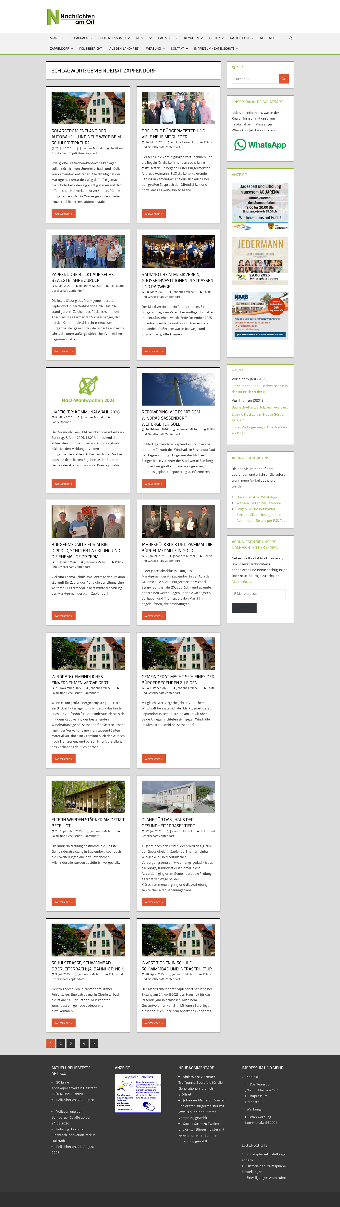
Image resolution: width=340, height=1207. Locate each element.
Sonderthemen (61, 422)
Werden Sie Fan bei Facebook (259, 503)
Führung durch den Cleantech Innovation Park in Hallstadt (73, 1135)
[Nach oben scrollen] (333, 1200)
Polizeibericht (90, 48)
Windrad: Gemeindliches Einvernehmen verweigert (80, 679)
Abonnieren (244, 607)
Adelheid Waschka (183, 142)
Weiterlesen (62, 213)
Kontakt (177, 48)
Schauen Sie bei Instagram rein (260, 514)
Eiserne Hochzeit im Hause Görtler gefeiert (258, 417)
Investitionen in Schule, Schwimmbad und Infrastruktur (177, 965)
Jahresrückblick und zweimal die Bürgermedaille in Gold (177, 547)
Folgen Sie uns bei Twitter (256, 509)
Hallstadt (166, 37)
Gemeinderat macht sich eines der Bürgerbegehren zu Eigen (178, 679)
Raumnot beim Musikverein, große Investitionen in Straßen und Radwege (177, 280)
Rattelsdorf (240, 37)
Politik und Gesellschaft (67, 693)
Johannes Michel (91, 148)
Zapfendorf (59, 48)
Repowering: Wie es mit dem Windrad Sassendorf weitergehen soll (171, 418)
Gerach (142, 37)
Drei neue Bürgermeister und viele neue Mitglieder (173, 133)
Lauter (214, 37)
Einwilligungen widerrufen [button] (266, 1177)
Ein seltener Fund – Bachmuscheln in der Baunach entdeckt (260, 388)
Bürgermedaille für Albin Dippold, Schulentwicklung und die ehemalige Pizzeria (86, 550)
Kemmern (191, 37)
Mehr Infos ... (242, 581)
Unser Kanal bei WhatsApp (257, 497)
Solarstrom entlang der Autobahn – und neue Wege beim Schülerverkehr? (86, 136)
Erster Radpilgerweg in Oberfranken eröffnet (259, 430)
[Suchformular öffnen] (290, 38)
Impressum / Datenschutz (214, 48)
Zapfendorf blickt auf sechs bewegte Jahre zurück (83, 277)
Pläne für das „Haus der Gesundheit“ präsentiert (168, 822)
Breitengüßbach (112, 37)
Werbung (153, 48)
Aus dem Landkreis (124, 48)
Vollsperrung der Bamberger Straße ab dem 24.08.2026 (72, 1117)
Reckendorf (269, 37)
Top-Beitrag (76, 153)
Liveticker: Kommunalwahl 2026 (86, 412)
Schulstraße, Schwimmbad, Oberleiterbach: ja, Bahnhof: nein (88, 965)
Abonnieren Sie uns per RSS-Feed (262, 520)
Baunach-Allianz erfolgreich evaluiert (260, 407)
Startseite (58, 37)
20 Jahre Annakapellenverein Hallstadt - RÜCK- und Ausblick (74, 1088)
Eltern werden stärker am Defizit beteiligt (88, 822)
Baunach (81, 37)
